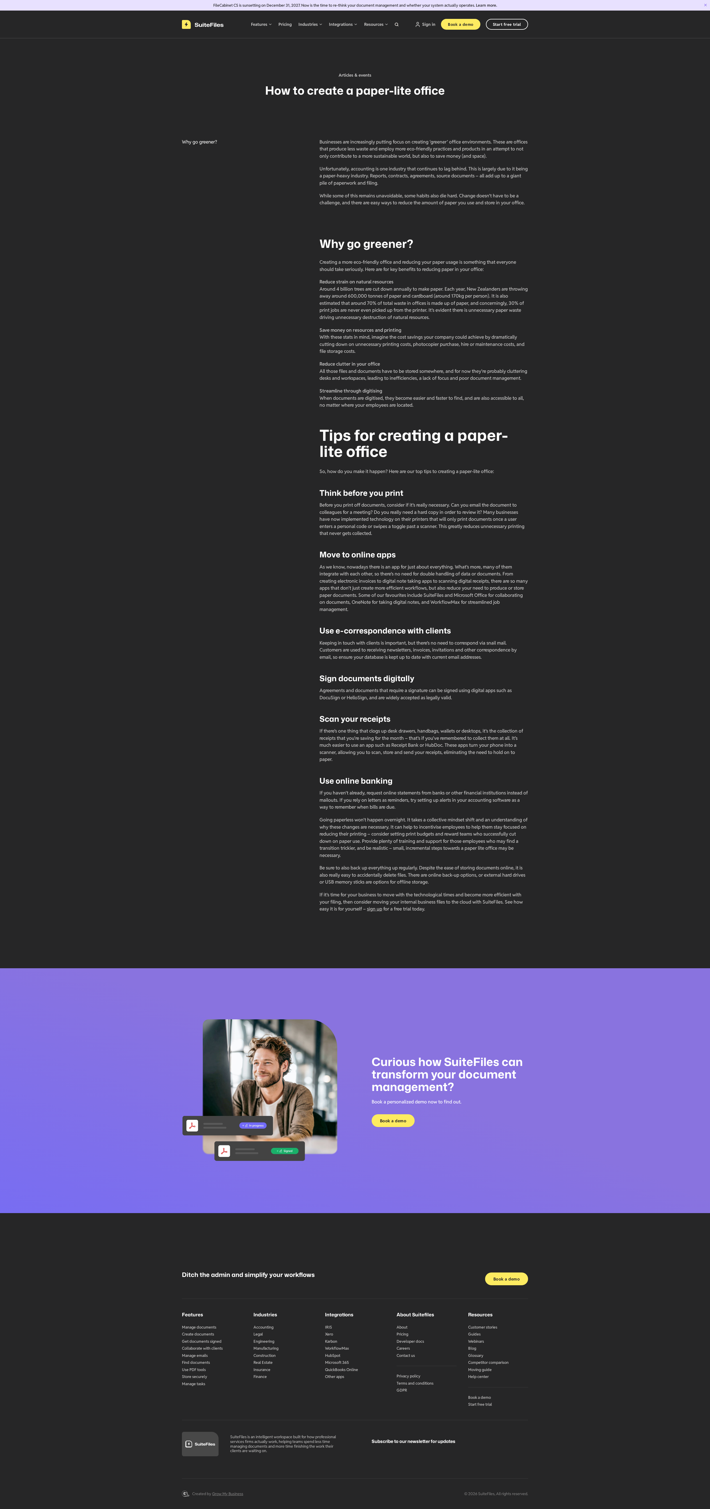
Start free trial (507, 24)
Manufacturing (265, 1348)
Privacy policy (408, 1376)
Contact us (406, 1355)
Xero (329, 1334)
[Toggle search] (397, 24)
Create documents (198, 1334)
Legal (258, 1334)
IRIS (328, 1327)
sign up (374, 909)
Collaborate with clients (202, 1348)
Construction (264, 1355)
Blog (472, 1348)
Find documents (196, 1362)
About (402, 1327)
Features (259, 24)
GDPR (402, 1390)
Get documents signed (202, 1341)
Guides (474, 1334)
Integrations (341, 24)
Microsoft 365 (337, 1362)
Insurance (261, 1369)
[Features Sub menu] (270, 24)
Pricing (285, 24)
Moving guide (480, 1369)
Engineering (263, 1341)
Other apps (334, 1376)
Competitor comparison (488, 1362)
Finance (260, 1376)
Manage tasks (193, 1383)
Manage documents (199, 1327)
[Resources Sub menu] (386, 24)
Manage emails (195, 1355)
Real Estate (263, 1362)
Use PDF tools (194, 1369)
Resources (374, 24)
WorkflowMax (337, 1348)
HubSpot (332, 1355)
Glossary (475, 1355)
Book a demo (460, 24)
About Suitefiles (415, 1314)
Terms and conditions (415, 1383)
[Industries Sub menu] (320, 24)
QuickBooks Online (341, 1369)
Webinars (476, 1341)
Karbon (331, 1341)
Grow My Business (227, 1493)
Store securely (194, 1376)
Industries (308, 24)
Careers (403, 1348)
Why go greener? (199, 142)
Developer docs (410, 1341)
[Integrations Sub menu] (355, 24)
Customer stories (482, 1327)
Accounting (263, 1327)
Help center (478, 1376)
